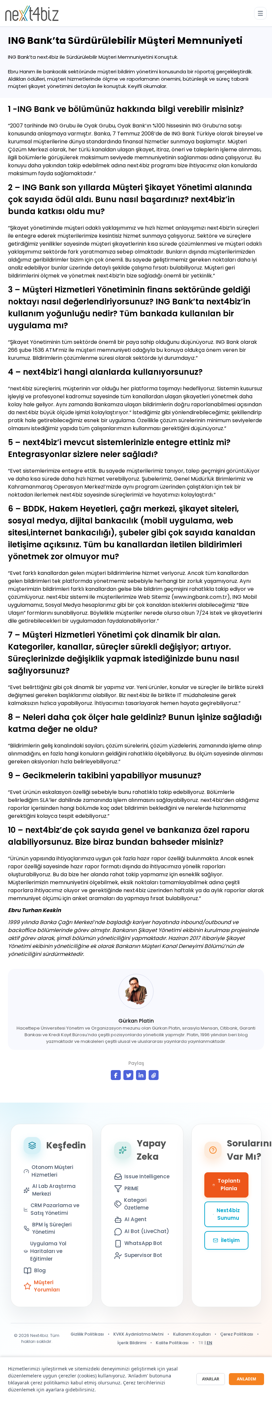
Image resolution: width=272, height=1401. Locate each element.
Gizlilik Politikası (87, 1334)
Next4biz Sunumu (228, 1214)
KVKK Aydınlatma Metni (138, 1334)
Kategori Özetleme (136, 1204)
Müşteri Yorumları (47, 1286)
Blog (40, 1270)
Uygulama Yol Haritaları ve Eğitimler (48, 1251)
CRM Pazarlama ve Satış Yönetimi (55, 1209)
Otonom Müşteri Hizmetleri (52, 1171)
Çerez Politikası (236, 1334)
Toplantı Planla (229, 1184)
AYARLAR (210, 1379)
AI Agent (135, 1219)
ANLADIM (246, 1379)
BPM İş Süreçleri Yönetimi (52, 1228)
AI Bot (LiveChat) (146, 1231)
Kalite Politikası (172, 1343)
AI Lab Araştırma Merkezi (54, 1190)
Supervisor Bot (143, 1255)
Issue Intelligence (147, 1176)
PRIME (131, 1188)
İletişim (230, 1240)
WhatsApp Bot (143, 1243)
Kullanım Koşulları (192, 1334)
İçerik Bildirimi (131, 1343)
